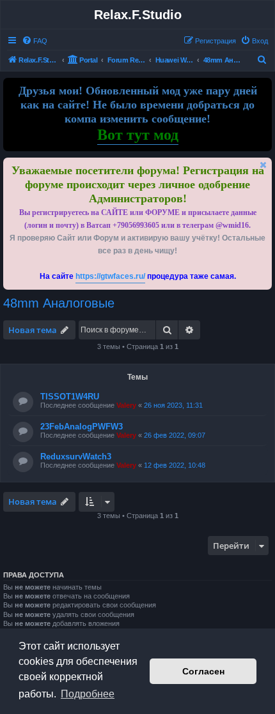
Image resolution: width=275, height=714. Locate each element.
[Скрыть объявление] (263, 165)
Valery (126, 405)
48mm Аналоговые (58, 303)
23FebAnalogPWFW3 (81, 426)
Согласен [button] (203, 671)
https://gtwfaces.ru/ (110, 276)
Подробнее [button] (87, 693)
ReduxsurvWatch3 (75, 456)
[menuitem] (34, 40)
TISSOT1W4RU (69, 396)
